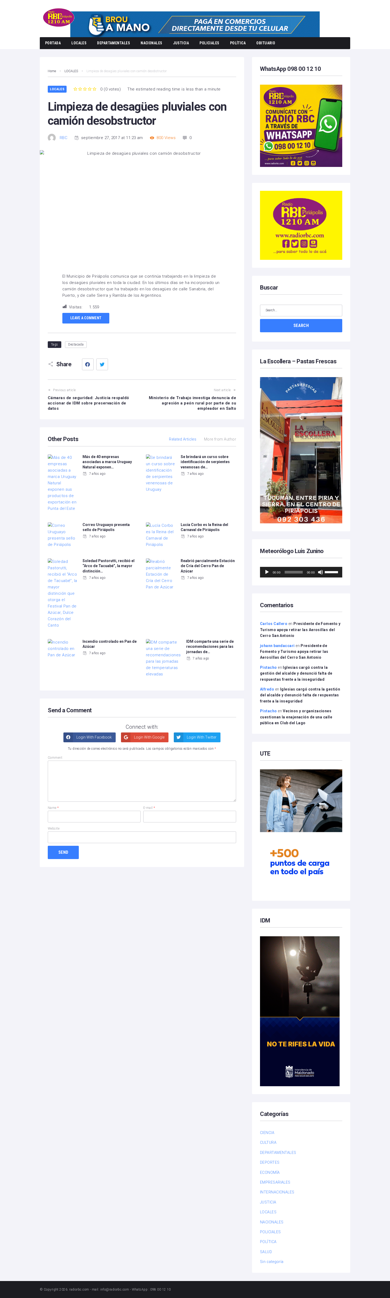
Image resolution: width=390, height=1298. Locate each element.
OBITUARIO (265, 43)
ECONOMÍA (270, 1172)
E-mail (149, 808)
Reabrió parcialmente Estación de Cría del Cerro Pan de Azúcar (208, 566)
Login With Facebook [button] (94, 737)
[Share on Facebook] (88, 364)
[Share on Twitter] (102, 364)
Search (301, 325)
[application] (301, 572)
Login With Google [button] (148, 737)
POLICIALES (209, 43)
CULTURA (268, 1142)
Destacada (76, 344)
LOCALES (78, 43)
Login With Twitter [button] (201, 737)
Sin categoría (272, 1262)
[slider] (332, 571)
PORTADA (53, 43)
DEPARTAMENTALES (113, 43)
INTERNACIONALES (277, 1192)
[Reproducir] (267, 572)
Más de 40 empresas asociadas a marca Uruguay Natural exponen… (107, 462)
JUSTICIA (181, 43)
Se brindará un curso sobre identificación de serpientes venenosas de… (205, 462)
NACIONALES (151, 43)
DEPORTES (270, 1162)
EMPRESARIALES (275, 1182)
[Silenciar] (320, 572)
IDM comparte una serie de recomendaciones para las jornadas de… (210, 646)
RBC (63, 137)
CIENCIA (267, 1133)
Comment (55, 758)
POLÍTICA (238, 43)
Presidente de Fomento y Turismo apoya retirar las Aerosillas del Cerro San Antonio (300, 630)
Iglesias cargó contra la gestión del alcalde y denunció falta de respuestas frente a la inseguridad (296, 673)
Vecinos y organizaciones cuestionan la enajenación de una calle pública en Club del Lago (296, 717)
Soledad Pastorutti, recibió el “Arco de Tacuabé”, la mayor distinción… (109, 566)
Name (53, 808)
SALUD (266, 1252)
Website (53, 828)
